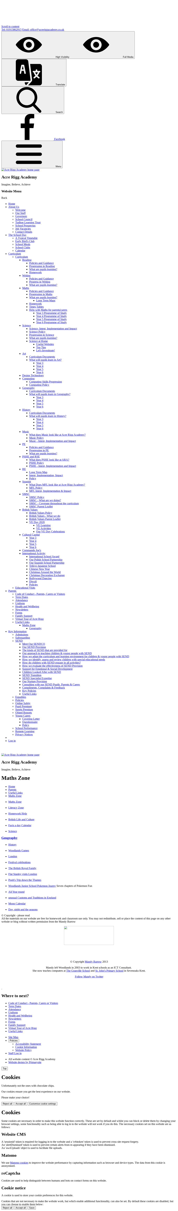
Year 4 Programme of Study (51, 316)
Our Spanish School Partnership (46, 562)
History (26, 409)
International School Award (44, 556)
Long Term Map (38, 472)
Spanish (26, 481)
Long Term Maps (45, 300)
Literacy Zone (16, 807)
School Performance (26, 728)
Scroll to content (10, 26)
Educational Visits (25, 587)
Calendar (20, 250)
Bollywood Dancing (40, 578)
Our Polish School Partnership (45, 559)
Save (31, 1207)
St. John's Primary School (109, 970)
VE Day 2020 (37, 522)
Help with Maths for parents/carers (48, 309)
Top (4, 1068)
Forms (18, 612)
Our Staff (20, 213)
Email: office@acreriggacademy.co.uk (43, 29)
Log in (12, 740)
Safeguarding (22, 637)
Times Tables (36, 306)
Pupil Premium (23, 706)
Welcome (20, 209)
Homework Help (17, 813)
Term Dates (21, 597)
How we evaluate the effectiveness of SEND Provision (52, 665)
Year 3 (39, 362)
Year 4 (39, 366)
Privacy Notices (24, 734)
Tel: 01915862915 (11, 29)
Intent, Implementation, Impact (46, 475)
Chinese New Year (39, 569)
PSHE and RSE (31, 456)
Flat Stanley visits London (22, 874)
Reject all (7, 1103)
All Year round (16, 891)
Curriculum (14, 253)
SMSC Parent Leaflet (41, 506)
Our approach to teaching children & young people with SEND (57, 653)
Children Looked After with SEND (41, 672)
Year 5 (39, 369)
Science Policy (37, 331)
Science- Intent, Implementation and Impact (53, 328)
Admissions (21, 634)
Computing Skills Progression (45, 381)
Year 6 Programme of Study (51, 322)
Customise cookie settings (42, 1103)
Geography (28, 387)
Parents (12, 590)
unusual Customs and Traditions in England (32, 897)
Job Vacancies (23, 228)
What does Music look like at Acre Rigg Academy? (57, 434)
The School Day (17, 234)
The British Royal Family (22, 868)
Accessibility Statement (28, 1043)
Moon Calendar (17, 903)
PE (24, 444)
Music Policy (36, 437)
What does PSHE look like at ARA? (49, 459)
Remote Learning (24, 731)
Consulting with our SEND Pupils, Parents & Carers (51, 684)
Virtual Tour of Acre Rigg (29, 618)
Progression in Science (41, 334)
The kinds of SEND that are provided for (44, 650)
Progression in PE (39, 450)
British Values (30, 509)
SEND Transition (31, 675)
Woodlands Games (18, 850)
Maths (25, 288)
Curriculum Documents (42, 356)
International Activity (33, 553)
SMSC (26, 494)
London (12, 856)
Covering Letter (31, 718)
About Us (13, 206)
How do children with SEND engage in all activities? (51, 662)
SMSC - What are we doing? (45, 500)
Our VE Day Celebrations (50, 531)
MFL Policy (35, 487)
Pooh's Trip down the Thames (24, 880)
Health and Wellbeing (27, 606)
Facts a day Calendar (19, 825)
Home (11, 203)
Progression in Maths (40, 294)
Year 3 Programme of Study (51, 313)
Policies (33, 584)
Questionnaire (30, 721)
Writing (26, 275)
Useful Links (22, 622)
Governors (21, 216)
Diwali (33, 581)
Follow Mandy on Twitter (89, 976)
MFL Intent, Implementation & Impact (50, 490)
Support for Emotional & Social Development (47, 668)
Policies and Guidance (41, 263)
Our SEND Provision (34, 647)
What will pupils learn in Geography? (49, 394)
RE (24, 469)
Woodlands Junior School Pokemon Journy (32, 885)
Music (25, 431)
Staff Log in (15, 1053)
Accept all (21, 1103)
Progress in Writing (39, 281)
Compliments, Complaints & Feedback (43, 687)
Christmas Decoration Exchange (47, 575)
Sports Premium (24, 709)
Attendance (21, 600)
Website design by (24, 1062)
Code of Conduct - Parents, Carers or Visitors (40, 593)
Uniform (20, 603)
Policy (32, 478)
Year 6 (39, 372)
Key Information (17, 631)
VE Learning (43, 525)
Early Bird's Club (24, 241)
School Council (23, 219)
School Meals (22, 244)
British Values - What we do (44, 515)
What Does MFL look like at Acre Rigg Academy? (57, 484)
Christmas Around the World (45, 572)
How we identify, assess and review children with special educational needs (63, 659)
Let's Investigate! (45, 350)
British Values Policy (40, 512)
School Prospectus (25, 225)
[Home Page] (20, 169)
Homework (35, 272)
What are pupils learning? (43, 269)
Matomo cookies (19, 1162)
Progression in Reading (42, 266)
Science (26, 325)
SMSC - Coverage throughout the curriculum (54, 503)
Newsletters (21, 609)
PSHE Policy (36, 462)
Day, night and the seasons (23, 909)
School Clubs (22, 247)
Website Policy (23, 1050)
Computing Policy (39, 384)
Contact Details (23, 231)
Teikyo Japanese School (42, 565)
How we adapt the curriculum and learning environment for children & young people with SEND (75, 656)
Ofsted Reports (23, 712)
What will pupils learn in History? (47, 416)
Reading (26, 259)
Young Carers (22, 715)
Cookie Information (26, 1047)
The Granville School (78, 970)
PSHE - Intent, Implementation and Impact (52, 465)
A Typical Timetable (26, 238)
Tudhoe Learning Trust (28, 222)
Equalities (20, 697)
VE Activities (43, 528)
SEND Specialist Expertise (37, 678)
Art (24, 353)
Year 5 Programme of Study (51, 319)
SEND (19, 640)
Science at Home (38, 341)
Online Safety (22, 703)
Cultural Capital (31, 534)
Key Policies (29, 690)
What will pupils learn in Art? (45, 359)
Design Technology (33, 375)
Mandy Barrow (93, 961)
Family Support (23, 615)
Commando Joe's (31, 550)
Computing (28, 378)
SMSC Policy (36, 497)
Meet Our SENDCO (33, 643)
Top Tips (41, 347)
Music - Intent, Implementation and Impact (52, 441)
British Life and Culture (21, 819)
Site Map (13, 1037)
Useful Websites (45, 344)
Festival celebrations (19, 862)
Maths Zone (28, 625)
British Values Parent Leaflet (44, 519)
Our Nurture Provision (34, 681)
